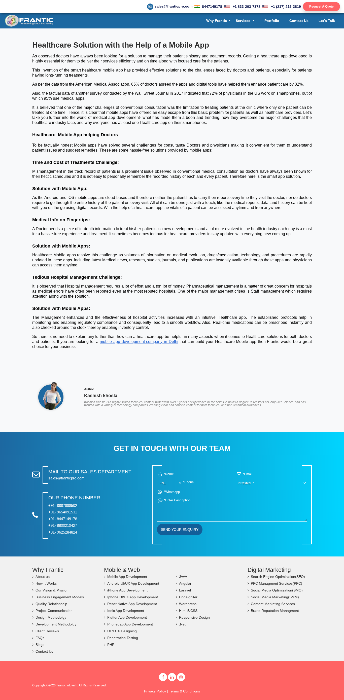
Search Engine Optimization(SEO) (278, 577)
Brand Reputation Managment (275, 611)
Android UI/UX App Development (133, 583)
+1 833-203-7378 (246, 7)
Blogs (40, 645)
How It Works (46, 583)
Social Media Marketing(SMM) (275, 597)
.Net (182, 624)
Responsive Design (194, 617)
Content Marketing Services (273, 604)
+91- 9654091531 (62, 512)
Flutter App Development (127, 617)
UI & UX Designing (122, 631)
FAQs (40, 638)
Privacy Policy (155, 691)
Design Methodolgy (51, 617)
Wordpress (187, 604)
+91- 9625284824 (62, 532)
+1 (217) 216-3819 (285, 7)
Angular (185, 583)
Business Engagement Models (60, 597)
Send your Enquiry (179, 530)
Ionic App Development (125, 611)
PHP (110, 645)
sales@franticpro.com (173, 6)
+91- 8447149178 (62, 519)
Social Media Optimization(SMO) (277, 590)
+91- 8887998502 (62, 505)
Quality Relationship (51, 604)
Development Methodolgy (56, 624)
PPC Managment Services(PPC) (276, 583)
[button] (218, 20)
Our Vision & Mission (52, 590)
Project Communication (54, 611)
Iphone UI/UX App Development (132, 597)
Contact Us (44, 651)
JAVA (183, 577)
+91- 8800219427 (62, 525)
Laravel (185, 590)
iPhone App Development (127, 590)
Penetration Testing (122, 638)
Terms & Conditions (184, 691)
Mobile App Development (127, 577)
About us (43, 577)
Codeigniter (188, 597)
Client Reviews (47, 631)
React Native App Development (132, 604)
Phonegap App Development (130, 624)
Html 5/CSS (188, 611)
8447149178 (212, 7)
